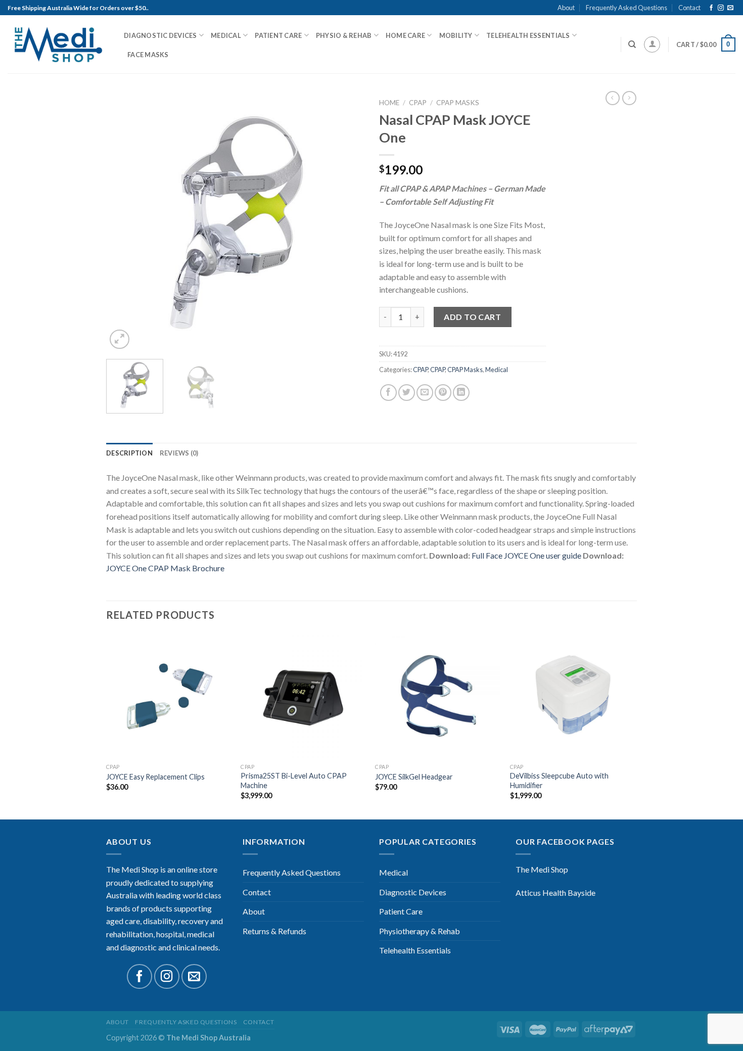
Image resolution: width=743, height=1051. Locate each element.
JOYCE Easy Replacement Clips (155, 776)
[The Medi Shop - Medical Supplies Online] (58, 45)
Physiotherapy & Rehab (419, 931)
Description (129, 453)
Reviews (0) (179, 453)
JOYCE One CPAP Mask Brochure (165, 568)
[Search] (632, 44)
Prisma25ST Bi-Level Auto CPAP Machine (294, 780)
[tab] (129, 453)
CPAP (418, 103)
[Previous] (124, 222)
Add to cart (472, 317)
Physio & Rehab (344, 35)
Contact (689, 8)
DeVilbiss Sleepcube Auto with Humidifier (559, 780)
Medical (226, 35)
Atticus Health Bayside (555, 892)
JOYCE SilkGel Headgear (414, 776)
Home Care (405, 35)
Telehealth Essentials (528, 35)
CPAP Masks (457, 103)
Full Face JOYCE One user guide (526, 555)
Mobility (456, 35)
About (566, 8)
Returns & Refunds (274, 931)
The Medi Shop (542, 869)
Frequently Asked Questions (626, 8)
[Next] (346, 222)
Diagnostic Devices (160, 35)
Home (389, 103)
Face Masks (148, 55)
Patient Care (278, 35)
